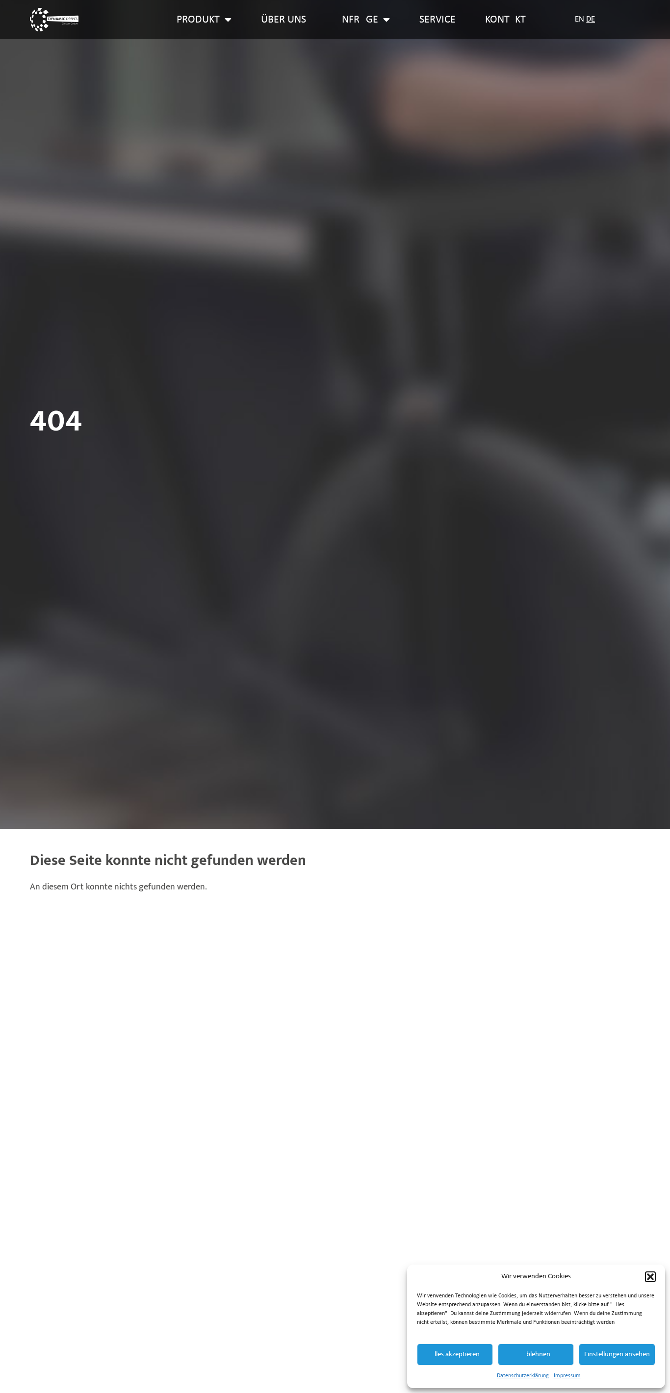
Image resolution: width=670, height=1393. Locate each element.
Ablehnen (536, 1354)
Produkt (198, 19)
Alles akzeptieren (455, 1354)
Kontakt (505, 19)
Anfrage (356, 19)
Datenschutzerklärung (523, 1376)
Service (437, 19)
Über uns (283, 19)
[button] (650, 1277)
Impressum (567, 1376)
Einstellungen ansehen (617, 1354)
